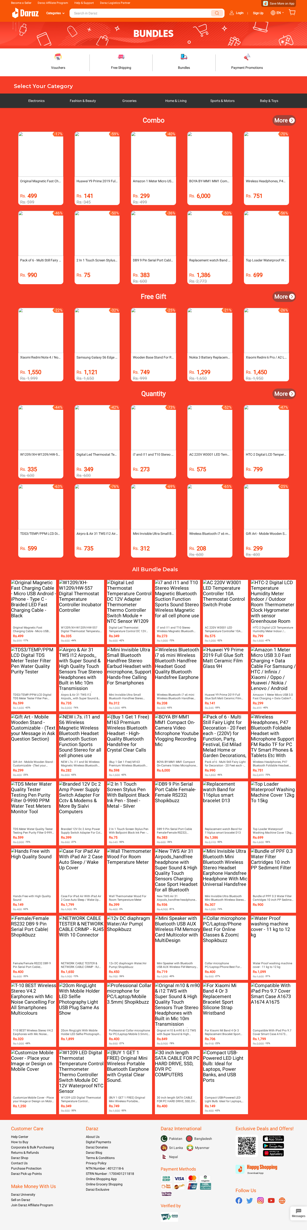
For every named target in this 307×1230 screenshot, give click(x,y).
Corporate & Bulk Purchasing (32, 1147)
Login (239, 13)
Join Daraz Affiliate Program (32, 1205)
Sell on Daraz (20, 1200)
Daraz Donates (97, 1147)
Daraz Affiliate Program (53, 3)
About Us (93, 1137)
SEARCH (217, 13)
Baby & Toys (269, 101)
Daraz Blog (94, 1152)
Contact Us (19, 1163)
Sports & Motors (222, 101)
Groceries (129, 101)
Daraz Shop (19, 1158)
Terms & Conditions (100, 1158)
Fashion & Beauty (83, 101)
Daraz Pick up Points (26, 1174)
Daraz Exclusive (97, 1189)
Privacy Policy (96, 1163)
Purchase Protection (26, 1168)
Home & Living (176, 101)
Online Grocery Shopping (104, 1184)
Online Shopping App (101, 1179)
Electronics (36, 101)
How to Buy (19, 1142)
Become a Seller (21, 3)
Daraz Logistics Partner (115, 3)
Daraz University (23, 1194)
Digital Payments (98, 1142)
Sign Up (258, 13)
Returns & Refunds (25, 1152)
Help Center (19, 1137)
